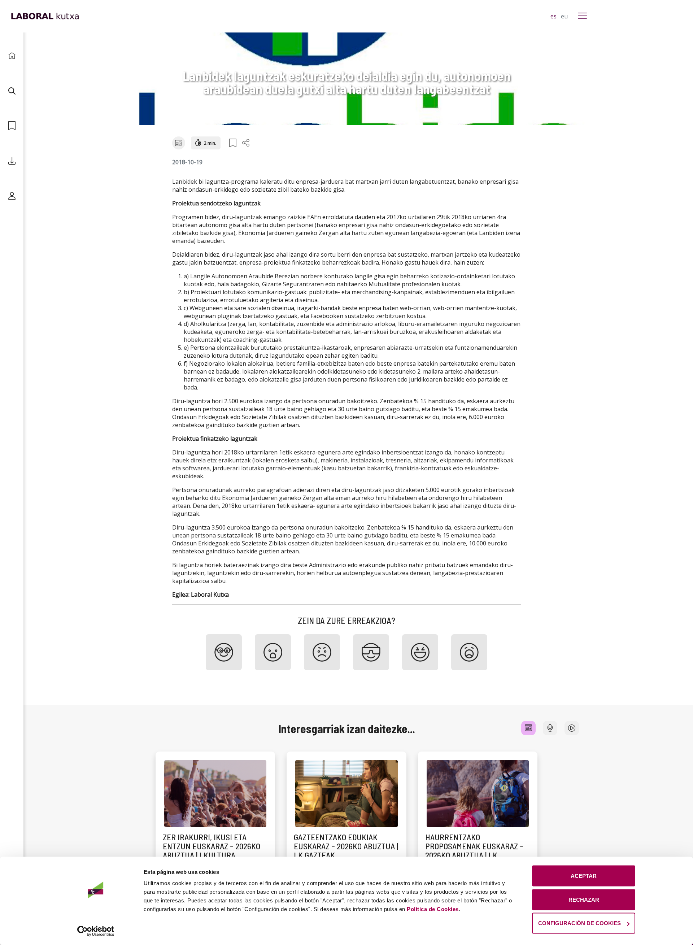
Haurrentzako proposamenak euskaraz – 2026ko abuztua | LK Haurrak (474, 851)
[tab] (528, 728)
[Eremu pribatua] (11, 196)
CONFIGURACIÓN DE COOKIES (579, 923)
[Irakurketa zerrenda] (11, 126)
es (554, 16)
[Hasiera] (11, 56)
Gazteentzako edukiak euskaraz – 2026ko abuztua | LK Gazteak (346, 846)
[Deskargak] (11, 161)
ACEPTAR (584, 876)
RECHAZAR (583, 899)
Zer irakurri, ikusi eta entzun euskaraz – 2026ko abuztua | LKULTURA (211, 846)
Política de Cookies (433, 909)
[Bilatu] (11, 91)
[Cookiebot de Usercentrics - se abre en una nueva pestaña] (95, 931)
